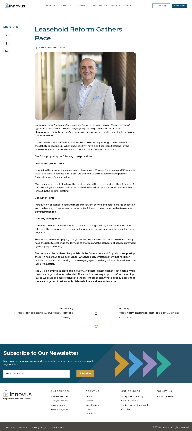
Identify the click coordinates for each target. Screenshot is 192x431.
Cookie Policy (57, 427)
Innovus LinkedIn (165, 396)
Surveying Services (59, 400)
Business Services (59, 396)
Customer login (161, 5)
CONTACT (128, 5)
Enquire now (179, 5)
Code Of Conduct (129, 400)
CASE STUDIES (99, 5)
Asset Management (60, 409)
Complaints (126, 409)
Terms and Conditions (16, 427)
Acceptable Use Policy (132, 396)
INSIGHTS (115, 5)
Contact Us (91, 413)
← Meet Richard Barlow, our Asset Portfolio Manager (44, 315)
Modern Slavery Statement (134, 405)
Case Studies (92, 405)
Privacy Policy (39, 427)
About (89, 396)
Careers (89, 400)
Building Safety (57, 405)
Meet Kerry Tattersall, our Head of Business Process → (148, 315)
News (89, 409)
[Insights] (96, 313)
